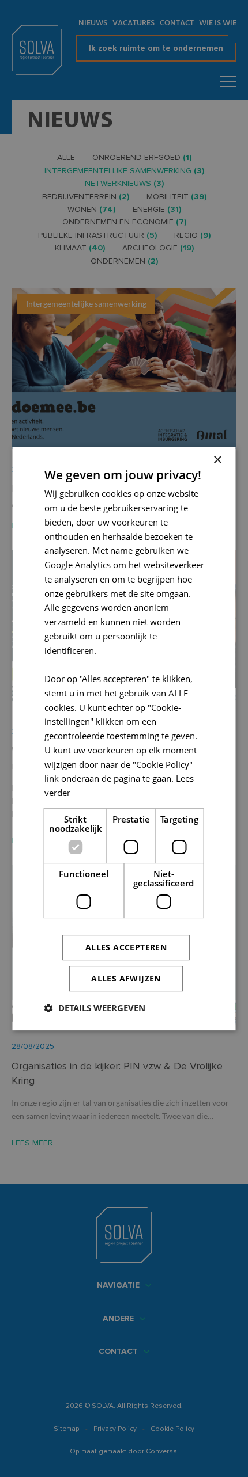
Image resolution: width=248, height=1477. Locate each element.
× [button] (217, 460)
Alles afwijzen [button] (126, 978)
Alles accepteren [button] (126, 947)
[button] (94, 1008)
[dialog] (124, 738)
